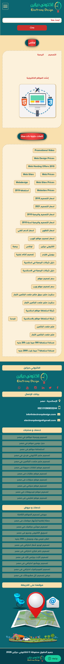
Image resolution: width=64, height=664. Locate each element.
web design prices (44, 158)
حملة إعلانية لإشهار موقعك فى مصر (32, 520)
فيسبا (12, 319)
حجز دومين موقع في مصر (32, 443)
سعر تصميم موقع (46, 278)
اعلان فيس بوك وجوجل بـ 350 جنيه (32, 539)
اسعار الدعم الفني (26, 230)
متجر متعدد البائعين (45, 327)
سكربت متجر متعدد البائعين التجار (39, 303)
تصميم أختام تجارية (25, 254)
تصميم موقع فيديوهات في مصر (32, 492)
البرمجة (40, 55)
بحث (32, 27)
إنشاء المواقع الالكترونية (38, 78)
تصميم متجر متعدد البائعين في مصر (32, 461)
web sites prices (45, 182)
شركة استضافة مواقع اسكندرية (40, 311)
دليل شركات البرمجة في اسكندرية (39, 262)
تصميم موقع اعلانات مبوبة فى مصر (32, 467)
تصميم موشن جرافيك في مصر (32, 527)
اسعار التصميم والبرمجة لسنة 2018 (38, 222)
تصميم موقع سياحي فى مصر (32, 486)
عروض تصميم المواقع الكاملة (32, 514)
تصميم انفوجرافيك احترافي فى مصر (32, 569)
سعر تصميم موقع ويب (43, 286)
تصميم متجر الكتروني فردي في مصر (32, 455)
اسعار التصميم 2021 (44, 206)
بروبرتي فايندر (48, 254)
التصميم (52, 55)
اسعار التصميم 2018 (44, 198)
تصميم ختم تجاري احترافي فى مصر (32, 551)
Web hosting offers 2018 (41, 166)
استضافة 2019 (22, 190)
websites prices (45, 190)
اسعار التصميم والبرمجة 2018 (40, 214)
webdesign (22, 182)
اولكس (29, 246)
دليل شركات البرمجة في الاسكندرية (38, 270)
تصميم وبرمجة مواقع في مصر (32, 437)
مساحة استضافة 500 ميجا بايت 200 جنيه (35, 343)
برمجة (15, 246)
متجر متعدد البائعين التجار (43, 335)
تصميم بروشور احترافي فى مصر (32, 563)
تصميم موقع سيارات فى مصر (32, 480)
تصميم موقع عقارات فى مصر (32, 473)
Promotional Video (44, 150)
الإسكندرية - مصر (48, 401)
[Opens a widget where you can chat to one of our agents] (53, 659)
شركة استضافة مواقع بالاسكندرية (39, 319)
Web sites (28, 174)
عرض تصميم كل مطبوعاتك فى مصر (32, 575)
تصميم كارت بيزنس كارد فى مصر (32, 557)
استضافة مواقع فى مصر (32, 449)
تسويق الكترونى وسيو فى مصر (32, 533)
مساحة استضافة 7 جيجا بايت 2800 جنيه (36, 351)
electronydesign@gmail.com (40, 420)
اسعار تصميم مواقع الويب (42, 238)
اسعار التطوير (48, 230)
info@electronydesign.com (41, 414)
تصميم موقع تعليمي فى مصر (32, 498)
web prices (48, 174)
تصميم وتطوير (51, 658)
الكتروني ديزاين (47, 246)
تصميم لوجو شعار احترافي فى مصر (32, 545)
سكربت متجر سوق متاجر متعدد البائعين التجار (34, 294)
